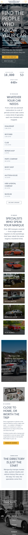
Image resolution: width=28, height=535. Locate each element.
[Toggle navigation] (2, 2)
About (14, 520)
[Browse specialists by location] (14, 394)
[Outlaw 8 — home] (14, 1)
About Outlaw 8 (8, 61)
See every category (14, 202)
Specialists (14, 518)
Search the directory (10, 57)
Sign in (14, 527)
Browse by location (11, 443)
